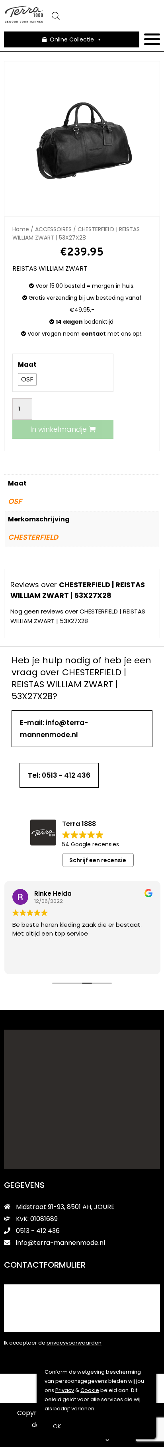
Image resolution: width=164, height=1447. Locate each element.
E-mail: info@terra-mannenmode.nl (54, 728)
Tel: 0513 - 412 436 (59, 775)
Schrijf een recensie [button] (97, 860)
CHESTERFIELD (33, 537)
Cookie (89, 1390)
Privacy (64, 1390)
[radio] (27, 379)
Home (20, 229)
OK (57, 1426)
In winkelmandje (59, 429)
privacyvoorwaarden (74, 1343)
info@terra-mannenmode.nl (60, 1242)
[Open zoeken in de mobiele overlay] (102, 16)
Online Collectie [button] (72, 39)
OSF (15, 501)
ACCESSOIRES (53, 229)
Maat (27, 364)
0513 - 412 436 (37, 1230)
